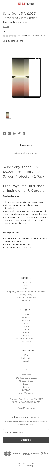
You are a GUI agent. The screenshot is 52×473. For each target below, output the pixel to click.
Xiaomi (26, 332)
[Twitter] (19, 133)
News (26, 285)
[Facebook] (4, 133)
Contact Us (26, 282)
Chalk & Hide (26, 358)
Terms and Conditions (26, 297)
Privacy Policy (25, 294)
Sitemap (26, 300)
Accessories (26, 341)
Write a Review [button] (39, 36)
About (26, 288)
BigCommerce (30, 463)
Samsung (26, 317)
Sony (26, 323)
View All (26, 361)
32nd (26, 355)
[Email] (9, 133)
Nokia (26, 326)
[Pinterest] (24, 133)
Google (26, 329)
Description (26, 145)
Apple (26, 314)
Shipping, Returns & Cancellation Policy (26, 291)
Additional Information (26, 153)
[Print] (14, 133)
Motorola (26, 320)
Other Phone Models (26, 338)
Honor (26, 335)
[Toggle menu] (4, 4)
